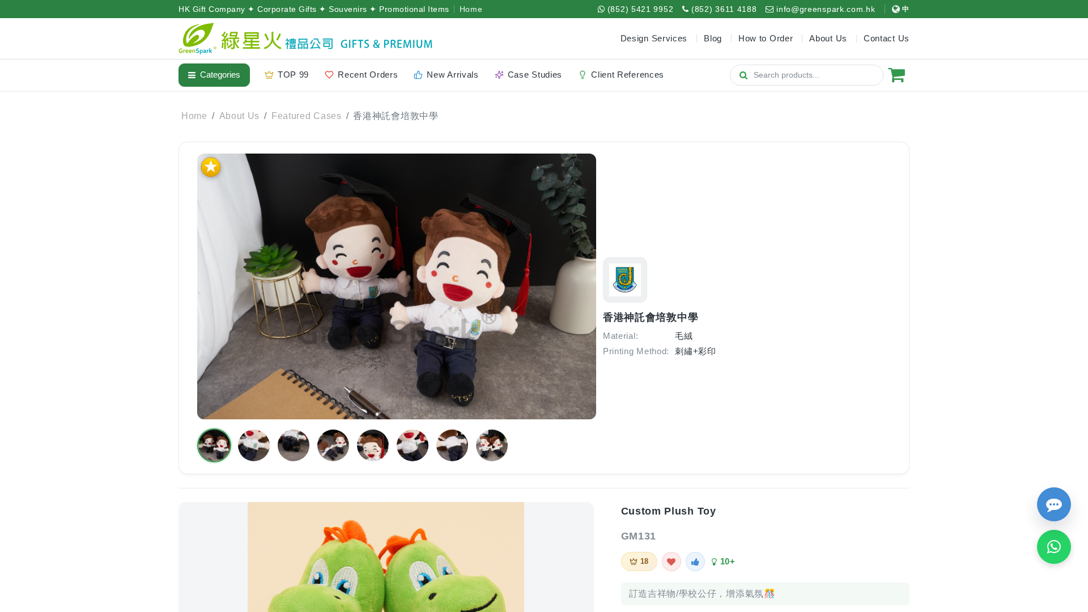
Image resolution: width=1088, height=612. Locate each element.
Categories (220, 74)
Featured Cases (306, 116)
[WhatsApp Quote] (1054, 547)
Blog (713, 38)
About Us (239, 116)
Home (471, 9)
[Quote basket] (896, 74)
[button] (214, 445)
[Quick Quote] (1054, 504)
